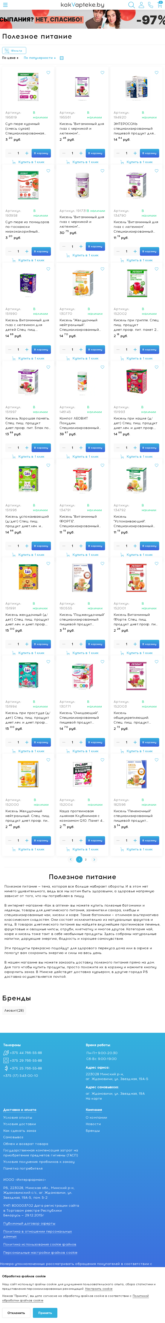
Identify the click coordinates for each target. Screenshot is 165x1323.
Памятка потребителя (23, 1168)
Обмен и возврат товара (25, 1144)
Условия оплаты (17, 1118)
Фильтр (17, 50)
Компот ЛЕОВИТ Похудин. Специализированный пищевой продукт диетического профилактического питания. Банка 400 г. (79, 423)
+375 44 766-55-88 (26, 1053)
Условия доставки (19, 1124)
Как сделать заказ (19, 1131)
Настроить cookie (99, 1289)
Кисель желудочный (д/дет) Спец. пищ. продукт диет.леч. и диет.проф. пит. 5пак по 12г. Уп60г (27, 620)
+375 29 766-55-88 (26, 1061)
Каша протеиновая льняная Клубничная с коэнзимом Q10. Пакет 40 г (82, 816)
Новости (93, 1124)
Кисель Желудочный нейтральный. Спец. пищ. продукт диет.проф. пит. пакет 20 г (27, 816)
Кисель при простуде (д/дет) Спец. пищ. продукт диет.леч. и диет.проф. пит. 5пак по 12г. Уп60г (27, 718)
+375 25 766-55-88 (26, 1068)
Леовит (14, 1010)
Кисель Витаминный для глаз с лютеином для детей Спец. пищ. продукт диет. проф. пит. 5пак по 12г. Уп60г (27, 325)
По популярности (38, 58)
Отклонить (16, 1313)
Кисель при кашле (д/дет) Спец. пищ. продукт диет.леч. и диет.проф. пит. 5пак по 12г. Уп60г (135, 423)
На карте (94, 1099)
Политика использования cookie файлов (39, 1244)
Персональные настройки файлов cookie (40, 1253)
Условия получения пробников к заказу (39, 1162)
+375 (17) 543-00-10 (20, 1076)
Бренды (93, 1131)
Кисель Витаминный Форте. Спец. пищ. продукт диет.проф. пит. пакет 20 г (136, 620)
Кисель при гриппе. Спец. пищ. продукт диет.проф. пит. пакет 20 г (136, 325)
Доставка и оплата (20, 1110)
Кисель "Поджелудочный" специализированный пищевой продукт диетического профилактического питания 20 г (82, 620)
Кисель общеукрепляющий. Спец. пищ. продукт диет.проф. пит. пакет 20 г (136, 718)
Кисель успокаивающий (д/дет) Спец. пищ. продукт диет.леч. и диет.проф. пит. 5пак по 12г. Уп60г (27, 521)
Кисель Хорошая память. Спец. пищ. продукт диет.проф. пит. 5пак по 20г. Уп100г (27, 423)
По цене (8, 58)
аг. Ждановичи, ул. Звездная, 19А (115, 1094)
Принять (45, 1313)
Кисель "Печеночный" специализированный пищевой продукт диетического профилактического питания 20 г (133, 816)
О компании (96, 1118)
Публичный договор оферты (29, 1223)
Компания (94, 1110)
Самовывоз (13, 1137)
